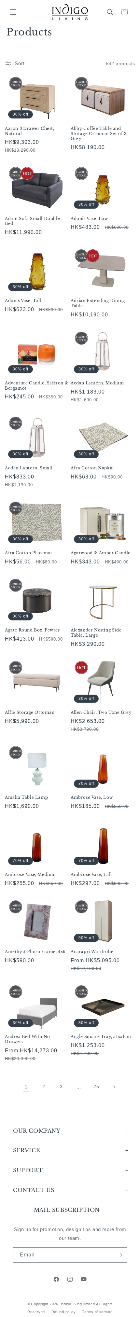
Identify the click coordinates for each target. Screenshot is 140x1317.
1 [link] (26, 1086)
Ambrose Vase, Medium (30, 874)
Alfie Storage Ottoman (30, 712)
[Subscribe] (119, 1255)
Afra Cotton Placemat (28, 552)
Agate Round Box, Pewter (32, 630)
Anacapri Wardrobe (92, 951)
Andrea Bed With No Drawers (27, 1039)
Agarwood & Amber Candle (101, 552)
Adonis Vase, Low (89, 218)
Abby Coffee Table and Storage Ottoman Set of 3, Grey (99, 133)
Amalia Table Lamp (26, 797)
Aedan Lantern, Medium (97, 383)
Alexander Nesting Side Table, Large (96, 633)
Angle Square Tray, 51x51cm (101, 1036)
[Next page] (114, 1087)
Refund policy (63, 1312)
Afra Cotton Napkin (92, 467)
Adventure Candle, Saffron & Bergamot (36, 386)
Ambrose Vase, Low (92, 797)
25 (96, 1086)
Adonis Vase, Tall (23, 300)
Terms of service (97, 1312)
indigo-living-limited (78, 1304)
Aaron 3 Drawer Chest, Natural (29, 131)
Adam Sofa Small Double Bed (32, 221)
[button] (13, 12)
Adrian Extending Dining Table (98, 303)
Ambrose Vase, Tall (91, 874)
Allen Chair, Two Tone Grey (101, 712)
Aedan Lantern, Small (28, 467)
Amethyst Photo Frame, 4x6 (35, 951)
